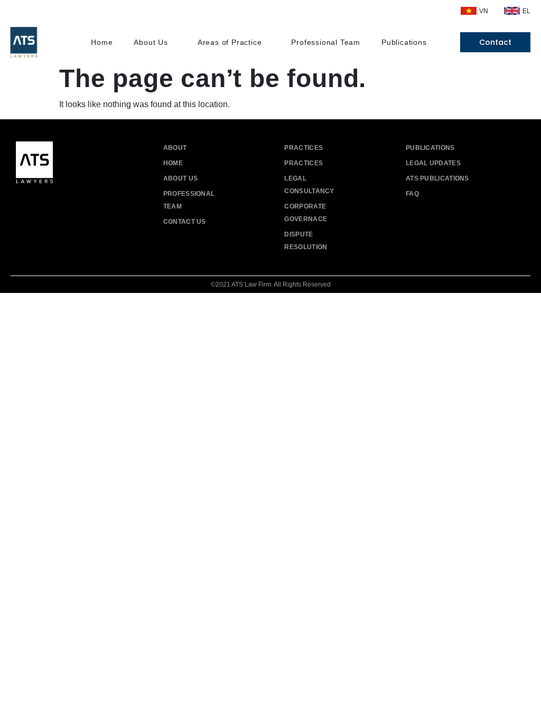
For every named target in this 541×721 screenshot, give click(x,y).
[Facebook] (25, 203)
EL (526, 11)
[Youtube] (49, 203)
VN (483, 11)
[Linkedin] (72, 203)
